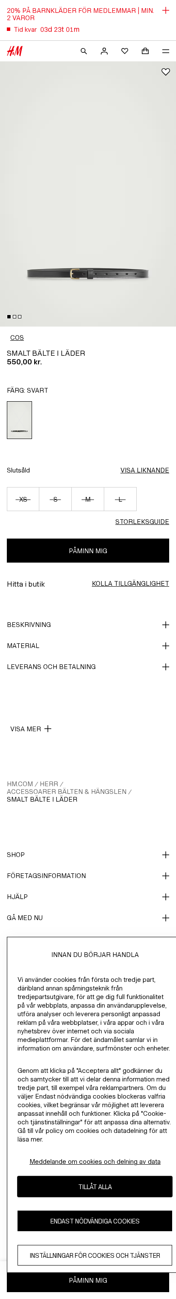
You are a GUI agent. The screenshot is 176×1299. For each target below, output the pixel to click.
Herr (49, 783)
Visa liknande (144, 470)
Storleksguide (142, 521)
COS (17, 337)
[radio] (19, 420)
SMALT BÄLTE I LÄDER (42, 799)
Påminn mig (88, 550)
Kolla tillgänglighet (130, 583)
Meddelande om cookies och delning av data (95, 1161)
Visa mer (25, 729)
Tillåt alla (95, 1186)
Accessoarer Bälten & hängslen (66, 791)
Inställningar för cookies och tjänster (95, 1255)
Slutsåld (18, 470)
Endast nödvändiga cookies (95, 1221)
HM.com (20, 783)
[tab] (9, 317)
